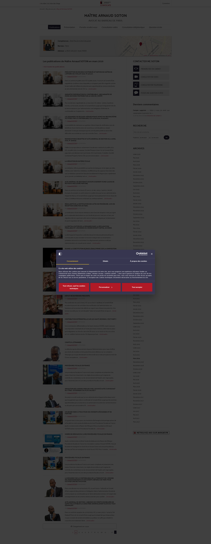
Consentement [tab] (72, 261)
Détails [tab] (105, 261)
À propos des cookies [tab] (138, 261)
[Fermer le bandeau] (152, 254)
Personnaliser (104, 287)
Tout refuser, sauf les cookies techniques (74, 287)
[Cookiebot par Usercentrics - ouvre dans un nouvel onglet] (137, 254)
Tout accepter (137, 287)
